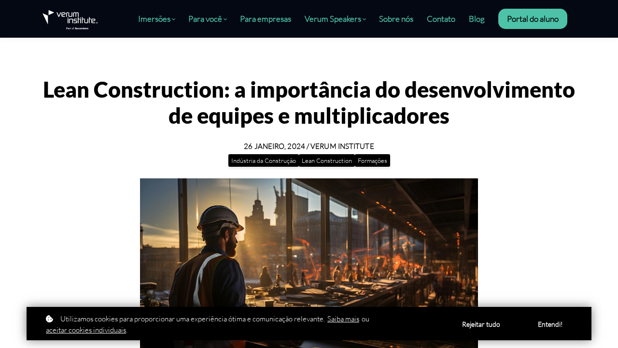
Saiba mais (343, 318)
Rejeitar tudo (481, 324)
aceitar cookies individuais (86, 329)
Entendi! (550, 324)
